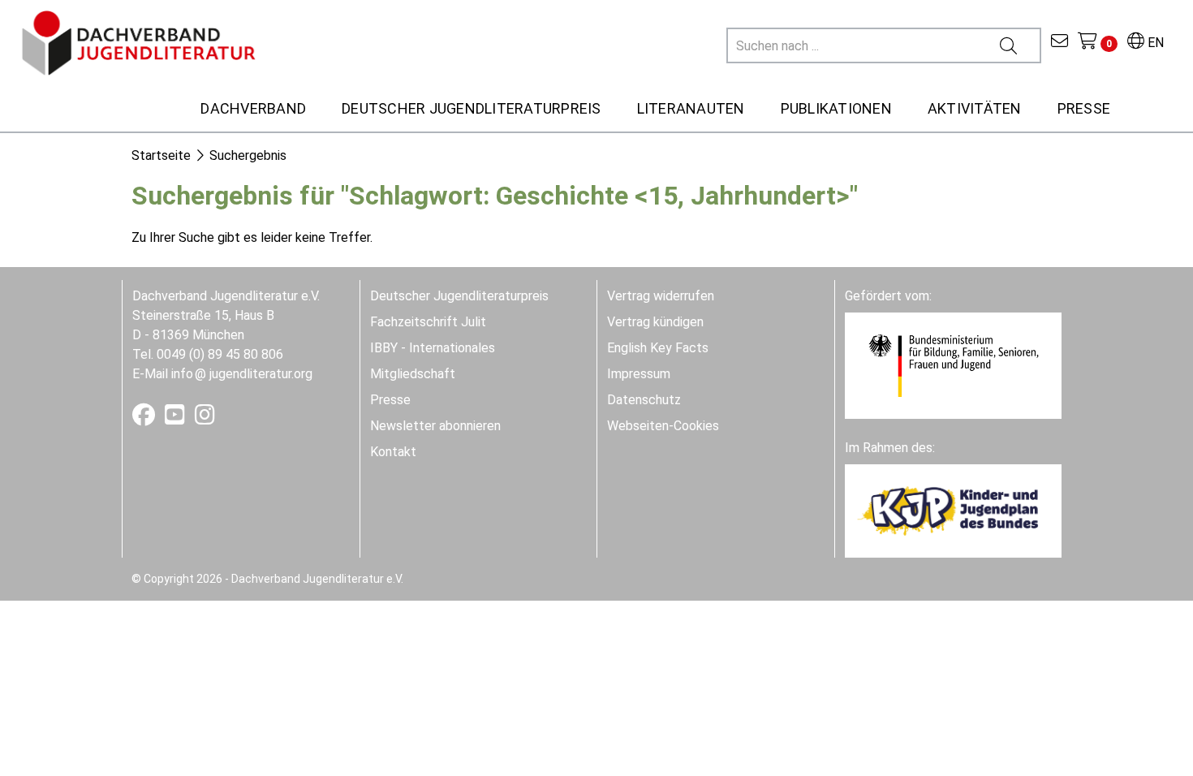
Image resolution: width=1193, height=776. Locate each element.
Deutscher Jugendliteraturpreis (459, 296)
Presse (390, 399)
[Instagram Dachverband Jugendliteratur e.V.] (205, 418)
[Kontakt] (1059, 42)
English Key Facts (657, 348)
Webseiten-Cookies (663, 425)
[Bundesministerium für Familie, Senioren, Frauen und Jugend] (953, 365)
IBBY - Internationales (432, 348)
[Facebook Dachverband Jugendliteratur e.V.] (145, 418)
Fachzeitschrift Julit (428, 322)
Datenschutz (644, 399)
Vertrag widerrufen (660, 296)
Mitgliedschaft (412, 374)
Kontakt (393, 451)
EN (1154, 42)
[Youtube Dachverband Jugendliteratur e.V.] (176, 418)
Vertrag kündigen (655, 322)
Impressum (638, 374)
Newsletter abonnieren (435, 425)
